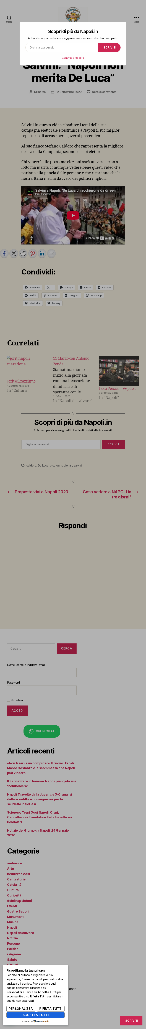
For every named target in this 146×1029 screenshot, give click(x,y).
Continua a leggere (73, 57)
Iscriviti (109, 47)
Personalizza (21, 1008)
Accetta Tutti (35, 1015)
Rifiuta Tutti (50, 1008)
